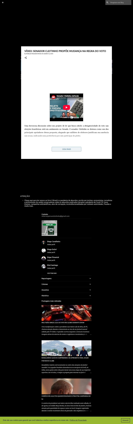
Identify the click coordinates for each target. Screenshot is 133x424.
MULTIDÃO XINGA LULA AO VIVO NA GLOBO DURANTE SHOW (63, 322)
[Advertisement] (66, 77)
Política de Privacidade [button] (78, 420)
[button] (25, 58)
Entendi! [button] (126, 420)
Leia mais (66, 149)
